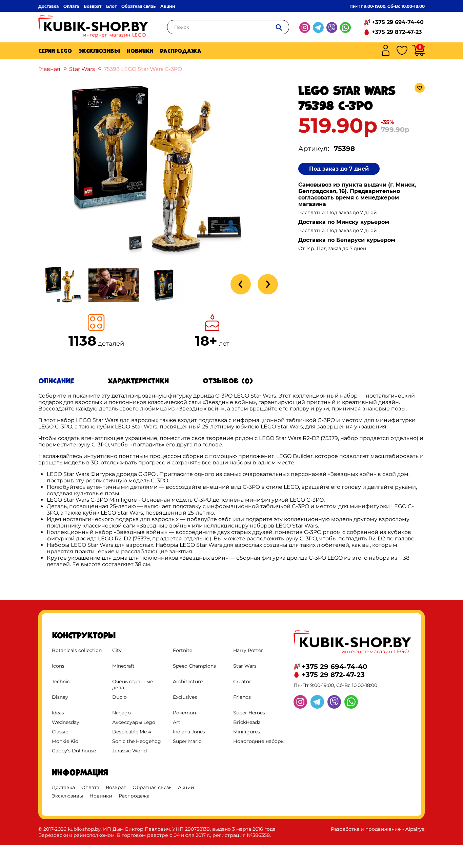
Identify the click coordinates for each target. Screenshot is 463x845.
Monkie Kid (65, 741)
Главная (49, 69)
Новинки (140, 51)
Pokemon (184, 713)
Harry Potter (248, 650)
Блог (111, 6)
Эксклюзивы (99, 51)
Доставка (48, 6)
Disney (60, 697)
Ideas (58, 713)
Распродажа (180, 51)
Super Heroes (249, 713)
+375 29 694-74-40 (398, 22)
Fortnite (182, 650)
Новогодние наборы (259, 741)
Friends (242, 697)
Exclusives (185, 697)
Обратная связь (138, 6)
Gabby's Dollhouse (74, 751)
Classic (60, 732)
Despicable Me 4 (131, 732)
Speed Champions (194, 666)
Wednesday (65, 722)
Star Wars (82, 69)
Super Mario (187, 741)
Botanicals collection (77, 650)
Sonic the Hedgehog (136, 741)
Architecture (188, 681)
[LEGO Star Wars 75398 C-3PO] (158, 257)
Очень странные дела (132, 684)
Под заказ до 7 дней (339, 169)
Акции (167, 6)
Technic (61, 681)
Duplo (119, 697)
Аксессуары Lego (133, 722)
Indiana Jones (189, 732)
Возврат (92, 6)
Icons (58, 666)
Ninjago (121, 713)
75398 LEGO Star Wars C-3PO (143, 69)
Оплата (71, 6)
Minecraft (123, 666)
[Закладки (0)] (402, 51)
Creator (242, 681)
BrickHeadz (246, 722)
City (117, 650)
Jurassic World (129, 751)
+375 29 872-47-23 (397, 32)
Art (176, 722)
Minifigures (246, 732)
